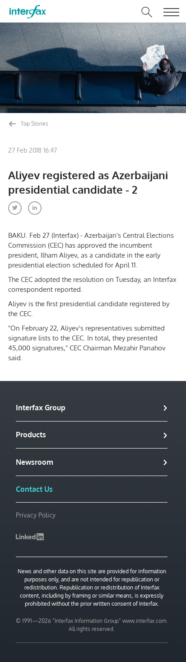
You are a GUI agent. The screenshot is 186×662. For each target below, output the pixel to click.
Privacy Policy (36, 515)
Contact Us (34, 489)
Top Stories (33, 123)
